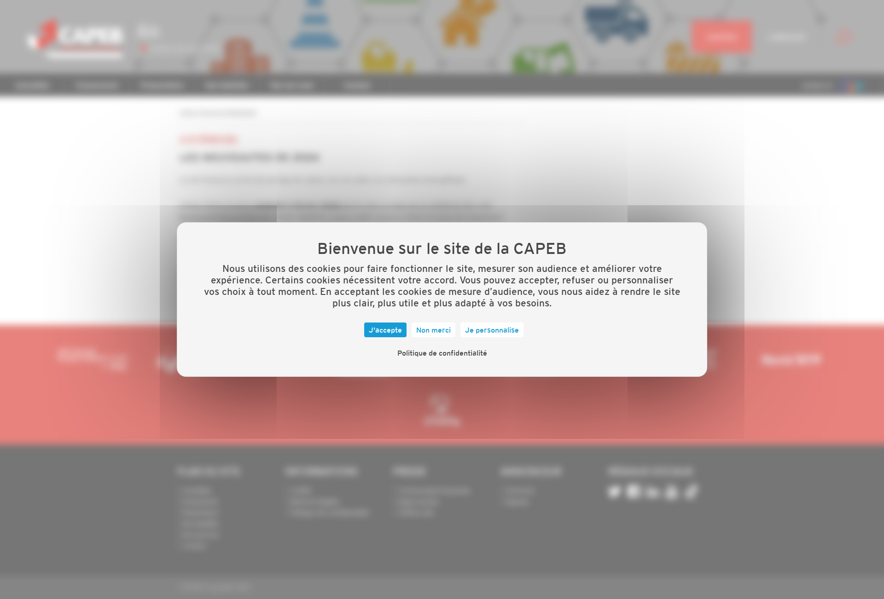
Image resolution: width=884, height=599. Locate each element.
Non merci (433, 330)
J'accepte (385, 330)
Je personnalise (492, 330)
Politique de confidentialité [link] (442, 353)
